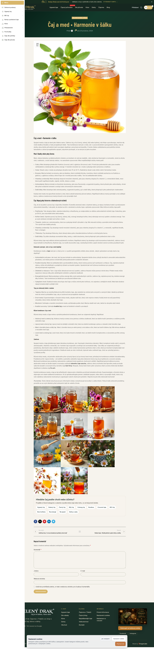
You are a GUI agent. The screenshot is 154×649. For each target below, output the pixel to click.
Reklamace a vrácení (101, 619)
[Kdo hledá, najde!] (141, 7)
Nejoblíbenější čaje (85, 618)
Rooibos (91, 507)
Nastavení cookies (103, 615)
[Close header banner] (152, 2)
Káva (63, 618)
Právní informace (103, 612)
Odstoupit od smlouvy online (130, 628)
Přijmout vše (120, 644)
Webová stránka (39, 579)
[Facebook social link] (35, 521)
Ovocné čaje (102, 507)
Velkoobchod (83, 622)
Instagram (133, 633)
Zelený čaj (51, 507)
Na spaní (63, 512)
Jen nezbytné (105, 639)
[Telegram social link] (53, 521)
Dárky (63, 622)
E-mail (83, 571)
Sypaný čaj (41, 507)
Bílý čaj (71, 507)
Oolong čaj (81, 507)
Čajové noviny (77, 18)
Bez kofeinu (41, 512)
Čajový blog (83, 615)
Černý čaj (62, 507)
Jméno (36, 571)
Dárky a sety (73, 512)
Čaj (35, 200)
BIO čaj (112, 507)
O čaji (85, 18)
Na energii (52, 512)
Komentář (38, 550)
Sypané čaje (65, 612)
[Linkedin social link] (49, 521)
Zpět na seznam (79, 531)
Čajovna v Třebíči (85, 612)
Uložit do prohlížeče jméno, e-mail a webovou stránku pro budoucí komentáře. (63, 587)
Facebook (123, 633)
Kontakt (81, 625)
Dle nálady (65, 615)
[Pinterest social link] (44, 521)
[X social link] (40, 521)
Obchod (64, 625)
